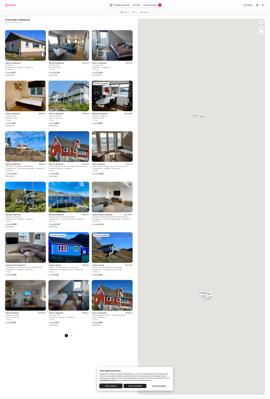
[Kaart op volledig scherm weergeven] (261, 22)
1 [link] (66, 336)
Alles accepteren (111, 386)
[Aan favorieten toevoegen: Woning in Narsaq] (43, 282)
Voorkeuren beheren (159, 386)
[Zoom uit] (261, 32)
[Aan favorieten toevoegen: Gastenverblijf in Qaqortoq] (129, 184)
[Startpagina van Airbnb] (10, 5)
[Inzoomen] (261, 28)
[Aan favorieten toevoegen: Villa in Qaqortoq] (129, 134)
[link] (61, 335)
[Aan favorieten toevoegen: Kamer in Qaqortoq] (129, 33)
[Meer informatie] (21, 22)
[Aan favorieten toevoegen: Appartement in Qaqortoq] (43, 235)
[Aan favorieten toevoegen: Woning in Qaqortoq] (43, 33)
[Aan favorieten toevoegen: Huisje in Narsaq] (86, 235)
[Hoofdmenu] (263, 5)
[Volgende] (76, 335)
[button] (10, 72)
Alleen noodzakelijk (135, 386)
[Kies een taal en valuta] (257, 5)
